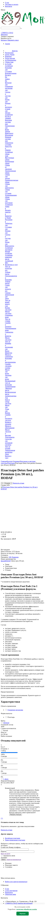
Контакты (8, 6)
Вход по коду (5, 853)
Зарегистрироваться (14, 859)
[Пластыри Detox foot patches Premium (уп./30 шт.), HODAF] (22, 489)
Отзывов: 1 (8, 483)
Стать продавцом (11, 890)
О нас (7, 2)
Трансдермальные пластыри (15, 840)
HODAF (6, 723)
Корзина (4, 40)
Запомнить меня (9, 856)
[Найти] (21, 28)
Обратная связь (10, 894)
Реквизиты (9, 892)
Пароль (3, 851)
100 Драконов (14, 557)
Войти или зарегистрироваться (16, 882)
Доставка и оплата (11, 4)
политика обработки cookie (26, 909)
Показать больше (15, 814)
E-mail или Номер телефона (11, 847)
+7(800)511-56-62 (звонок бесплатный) (19, 903)
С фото (5, 779)
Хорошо (23, 913)
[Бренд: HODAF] (5, 548)
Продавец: (4, 557)
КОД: (3, 532)
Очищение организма (15, 710)
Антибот (4, 857)
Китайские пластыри (12, 838)
